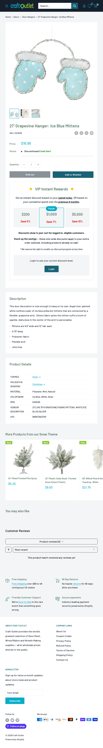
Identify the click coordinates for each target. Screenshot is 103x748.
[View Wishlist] (89, 6)
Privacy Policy (63, 640)
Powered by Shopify (14, 739)
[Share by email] (91, 132)
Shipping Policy (64, 655)
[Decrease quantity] (24, 164)
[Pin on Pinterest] (81, 132)
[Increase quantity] (38, 164)
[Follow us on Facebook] (7, 720)
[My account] (84, 5)
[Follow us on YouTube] (12, 720)
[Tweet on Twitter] (86, 132)
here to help (24, 601)
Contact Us (62, 659)
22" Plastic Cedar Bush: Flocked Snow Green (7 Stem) (60, 480)
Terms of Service (65, 650)
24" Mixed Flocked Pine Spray (22, 478)
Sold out (29, 174)
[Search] (74, 6)
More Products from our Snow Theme (31, 434)
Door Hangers (28, 17)
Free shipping (19, 583)
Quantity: (14, 164)
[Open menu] (6, 6)
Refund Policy (63, 645)
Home (8, 17)
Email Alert (45, 151)
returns (77, 583)
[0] (95, 5)
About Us (61, 631)
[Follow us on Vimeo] (17, 720)
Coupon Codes (64, 636)
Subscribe (14, 700)
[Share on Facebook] (76, 132)
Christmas (37, 384)
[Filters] (8, 549)
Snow (35, 376)
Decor (16, 17)
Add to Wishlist (73, 174)
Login (52, 268)
